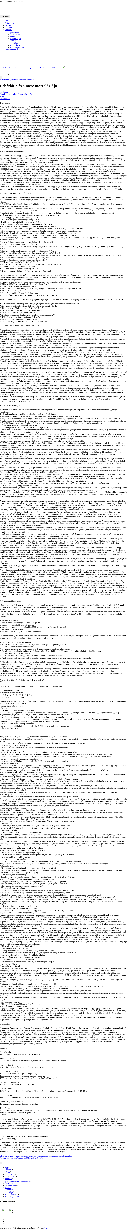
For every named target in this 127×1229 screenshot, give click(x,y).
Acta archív (9, 23)
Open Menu (5, 16)
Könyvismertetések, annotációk (17, 1181)
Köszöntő (9, 1183)
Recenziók (9, 1190)
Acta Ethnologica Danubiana (11, 80)
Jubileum (13, 36)
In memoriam (15, 34)
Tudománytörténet (17, 47)
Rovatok (8, 30)
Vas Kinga (4, 92)
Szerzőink (14, 43)
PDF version (5, 99)
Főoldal (8, 21)
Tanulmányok (15, 45)
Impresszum (9, 27)
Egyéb (7, 1167)
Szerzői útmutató (11, 50)
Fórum (7, 1172)
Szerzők (8, 25)
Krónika (13, 41)
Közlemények (15, 39)
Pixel (45, 1228)
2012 (2, 96)
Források (8, 1170)
